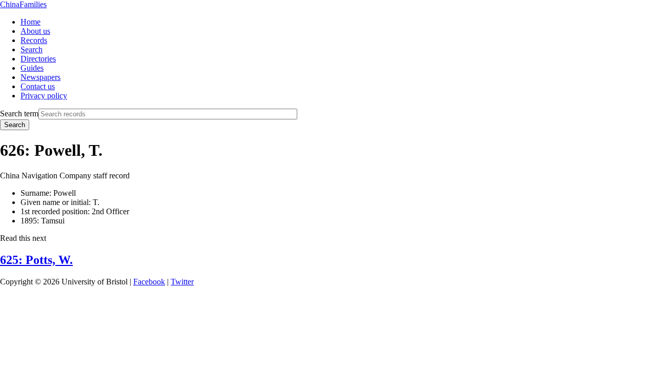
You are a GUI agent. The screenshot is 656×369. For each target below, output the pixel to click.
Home (30, 21)
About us (35, 31)
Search (31, 49)
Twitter (182, 281)
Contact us (37, 86)
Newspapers (40, 77)
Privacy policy (43, 95)
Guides (32, 68)
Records (33, 40)
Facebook (149, 281)
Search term (19, 113)
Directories (38, 58)
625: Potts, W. (36, 259)
